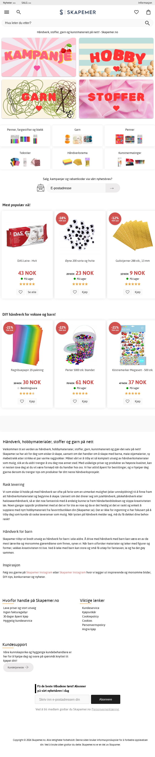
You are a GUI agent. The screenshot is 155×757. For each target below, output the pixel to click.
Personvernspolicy (93, 625)
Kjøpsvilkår (89, 612)
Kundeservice (90, 608)
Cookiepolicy (90, 616)
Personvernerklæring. (105, 709)
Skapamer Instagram (39, 572)
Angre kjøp (89, 629)
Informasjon (145, 2)
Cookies (87, 620)
